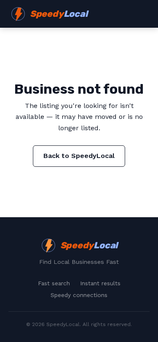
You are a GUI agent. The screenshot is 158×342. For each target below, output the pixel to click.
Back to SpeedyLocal (79, 156)
